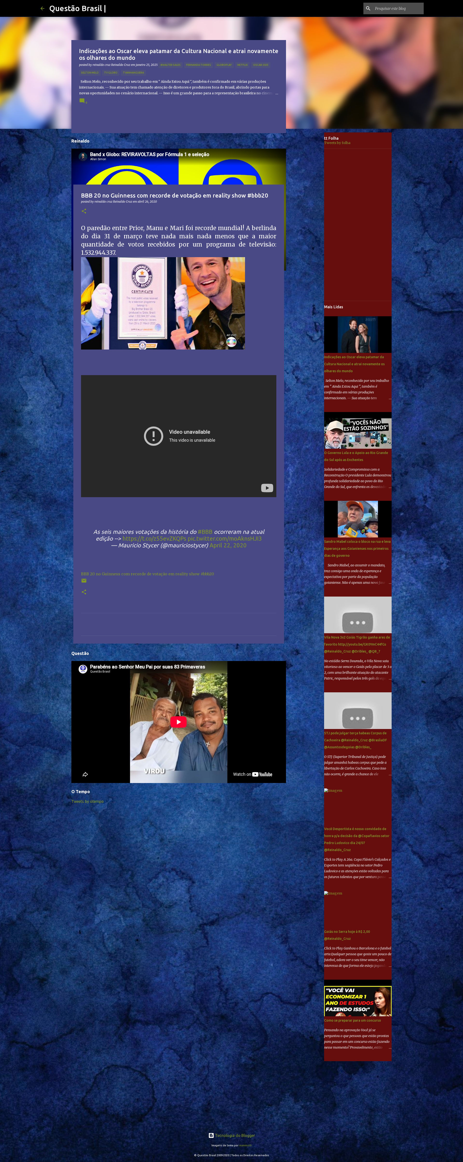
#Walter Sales (170, 64)
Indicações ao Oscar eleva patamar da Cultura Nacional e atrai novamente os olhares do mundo (354, 364)
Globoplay (224, 64)
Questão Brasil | (77, 8)
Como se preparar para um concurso (352, 1020)
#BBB (205, 532)
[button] (84, 211)
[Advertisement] (308, 208)
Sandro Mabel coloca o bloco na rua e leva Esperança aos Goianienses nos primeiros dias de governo (357, 548)
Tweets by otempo (87, 801)
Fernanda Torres (198, 64)
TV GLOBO (110, 72)
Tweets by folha (337, 143)
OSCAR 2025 (260, 64)
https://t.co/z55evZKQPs (154, 538)
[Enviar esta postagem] (84, 582)
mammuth (245, 1145)
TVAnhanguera (133, 72)
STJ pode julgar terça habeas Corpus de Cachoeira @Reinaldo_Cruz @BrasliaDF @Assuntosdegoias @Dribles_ (355, 740)
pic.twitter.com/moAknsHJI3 (225, 538)
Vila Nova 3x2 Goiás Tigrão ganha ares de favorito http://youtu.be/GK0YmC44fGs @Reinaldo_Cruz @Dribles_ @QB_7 (357, 644)
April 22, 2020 (228, 545)
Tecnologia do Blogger (234, 1135)
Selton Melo (90, 72)
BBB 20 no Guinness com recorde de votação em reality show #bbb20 (147, 573)
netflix (242, 64)
